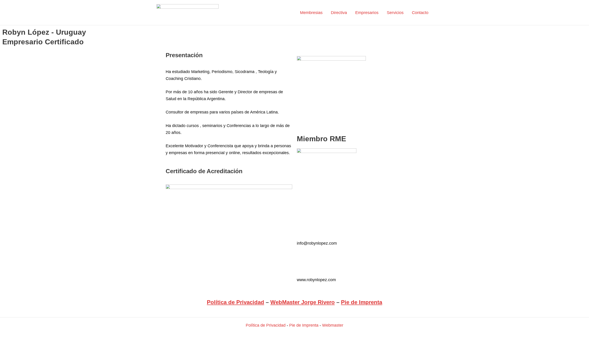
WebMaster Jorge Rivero (302, 302)
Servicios (395, 12)
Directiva (339, 12)
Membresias (311, 12)
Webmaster (332, 325)
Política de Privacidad (235, 302)
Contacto (420, 12)
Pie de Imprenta (361, 302)
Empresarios (366, 12)
